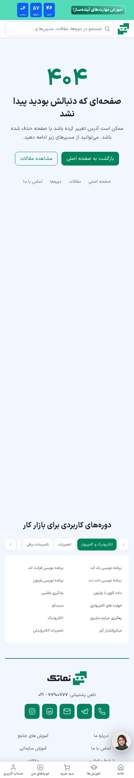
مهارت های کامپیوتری (106, 605)
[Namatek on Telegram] (84, 711)
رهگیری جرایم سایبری (106, 618)
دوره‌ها (55, 181)
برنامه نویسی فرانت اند (45, 568)
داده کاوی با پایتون (108, 593)
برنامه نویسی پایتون (48, 580)
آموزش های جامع (33, 736)
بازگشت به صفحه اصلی (90, 158)
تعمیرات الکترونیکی (48, 630)
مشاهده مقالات (36, 158)
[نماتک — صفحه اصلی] (123, 28)
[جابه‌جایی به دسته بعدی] (10, 544)
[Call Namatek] (101, 711)
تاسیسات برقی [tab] (38, 544)
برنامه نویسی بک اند (106, 568)
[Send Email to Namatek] (67, 711)
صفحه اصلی (100, 181)
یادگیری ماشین (52, 593)
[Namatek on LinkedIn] (49, 711)
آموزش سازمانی (33, 748)
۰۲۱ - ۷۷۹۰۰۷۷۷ (53, 695)
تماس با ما (33, 181)
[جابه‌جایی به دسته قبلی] (123, 544)
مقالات (75, 181)
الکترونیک (55, 618)
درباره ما (101, 736)
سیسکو (57, 605)
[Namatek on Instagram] (32, 711)
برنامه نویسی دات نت (105, 580)
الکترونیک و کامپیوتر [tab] (97, 544)
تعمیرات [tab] (65, 544)
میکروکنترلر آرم (111, 630)
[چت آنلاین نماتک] (121, 741)
